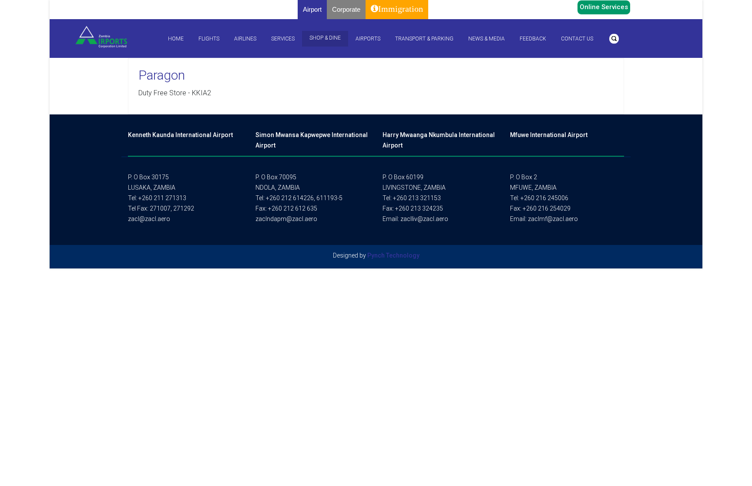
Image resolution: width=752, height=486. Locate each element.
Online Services (604, 7)
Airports (368, 39)
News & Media (486, 39)
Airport (312, 9)
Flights (208, 39)
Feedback (533, 39)
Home (176, 39)
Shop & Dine (325, 38)
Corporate (346, 9)
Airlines (245, 39)
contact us (577, 39)
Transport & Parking (424, 39)
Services (283, 39)
